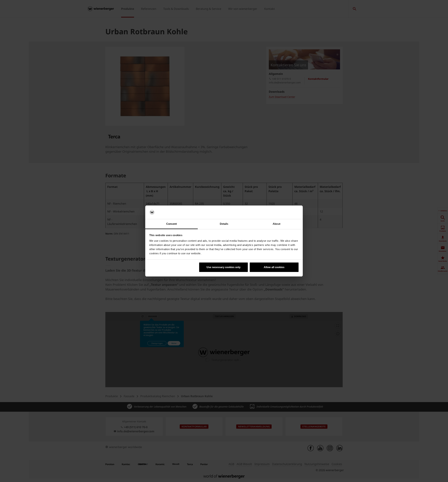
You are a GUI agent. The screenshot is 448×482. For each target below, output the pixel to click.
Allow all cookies (274, 267)
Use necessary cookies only (223, 267)
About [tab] (276, 223)
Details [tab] (224, 223)
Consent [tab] (171, 223)
